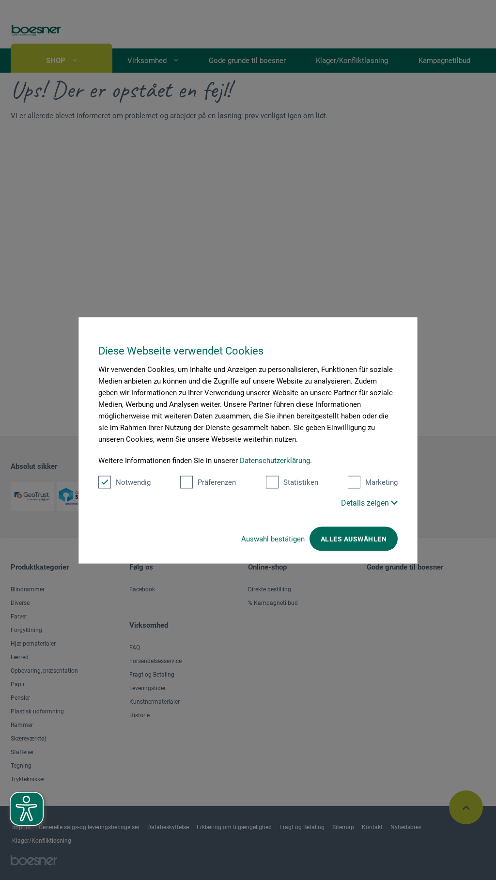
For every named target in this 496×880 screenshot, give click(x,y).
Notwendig (133, 482)
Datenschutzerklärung (275, 460)
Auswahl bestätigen (273, 538)
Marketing (381, 482)
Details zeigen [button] (366, 502)
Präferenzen (217, 482)
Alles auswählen (354, 538)
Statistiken (300, 482)
